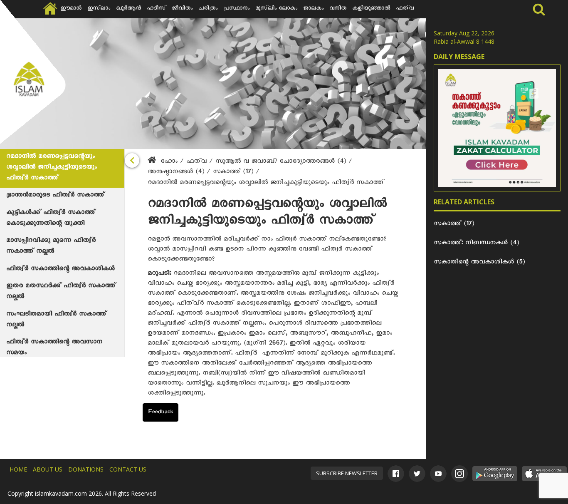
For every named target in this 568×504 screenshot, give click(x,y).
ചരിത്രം (207, 9)
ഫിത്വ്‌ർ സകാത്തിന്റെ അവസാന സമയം (54, 348)
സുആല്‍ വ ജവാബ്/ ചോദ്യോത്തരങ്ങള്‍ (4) (281, 162)
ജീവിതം (182, 9)
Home (18, 469)
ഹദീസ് (156, 9)
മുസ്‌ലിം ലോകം (276, 9)
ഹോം (169, 162)
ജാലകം (313, 9)
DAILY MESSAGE (459, 56)
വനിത (337, 9)
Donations (86, 469)
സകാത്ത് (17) (234, 172)
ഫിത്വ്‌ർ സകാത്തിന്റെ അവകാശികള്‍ (60, 269)
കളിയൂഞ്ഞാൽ (371, 9)
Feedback (160, 412)
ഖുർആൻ (128, 9)
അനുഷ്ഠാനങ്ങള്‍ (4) (177, 172)
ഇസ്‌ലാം (98, 9)
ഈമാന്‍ (70, 9)
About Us (47, 469)
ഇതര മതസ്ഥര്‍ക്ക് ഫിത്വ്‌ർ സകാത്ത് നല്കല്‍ (61, 292)
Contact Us (127, 469)
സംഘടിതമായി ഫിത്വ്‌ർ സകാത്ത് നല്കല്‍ (56, 320)
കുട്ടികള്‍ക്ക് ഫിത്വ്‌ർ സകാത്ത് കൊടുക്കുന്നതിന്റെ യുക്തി (50, 219)
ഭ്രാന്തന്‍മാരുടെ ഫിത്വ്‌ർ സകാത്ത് (55, 196)
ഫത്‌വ (405, 9)
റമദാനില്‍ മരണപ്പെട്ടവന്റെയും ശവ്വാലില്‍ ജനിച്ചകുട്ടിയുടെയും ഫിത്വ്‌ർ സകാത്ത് (51, 168)
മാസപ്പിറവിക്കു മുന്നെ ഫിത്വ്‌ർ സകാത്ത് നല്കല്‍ (51, 247)
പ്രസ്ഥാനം (236, 9)
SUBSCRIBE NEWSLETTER (347, 473)
